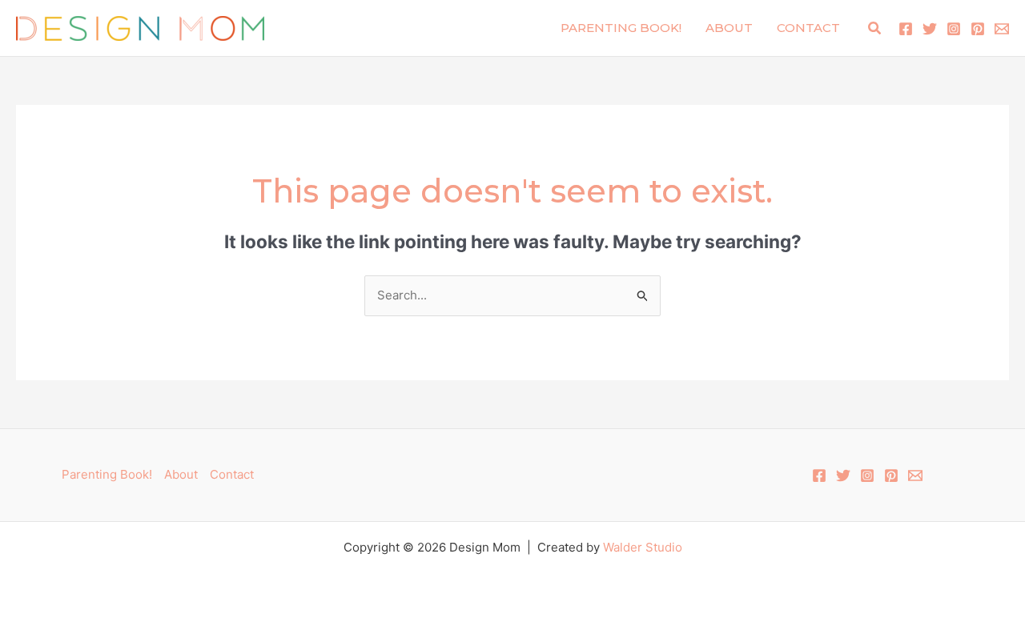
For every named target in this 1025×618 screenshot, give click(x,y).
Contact (808, 27)
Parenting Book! (621, 27)
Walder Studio (642, 547)
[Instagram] (954, 29)
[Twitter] (929, 29)
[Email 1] (1002, 29)
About (729, 27)
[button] (875, 28)
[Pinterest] (978, 29)
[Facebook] (905, 29)
